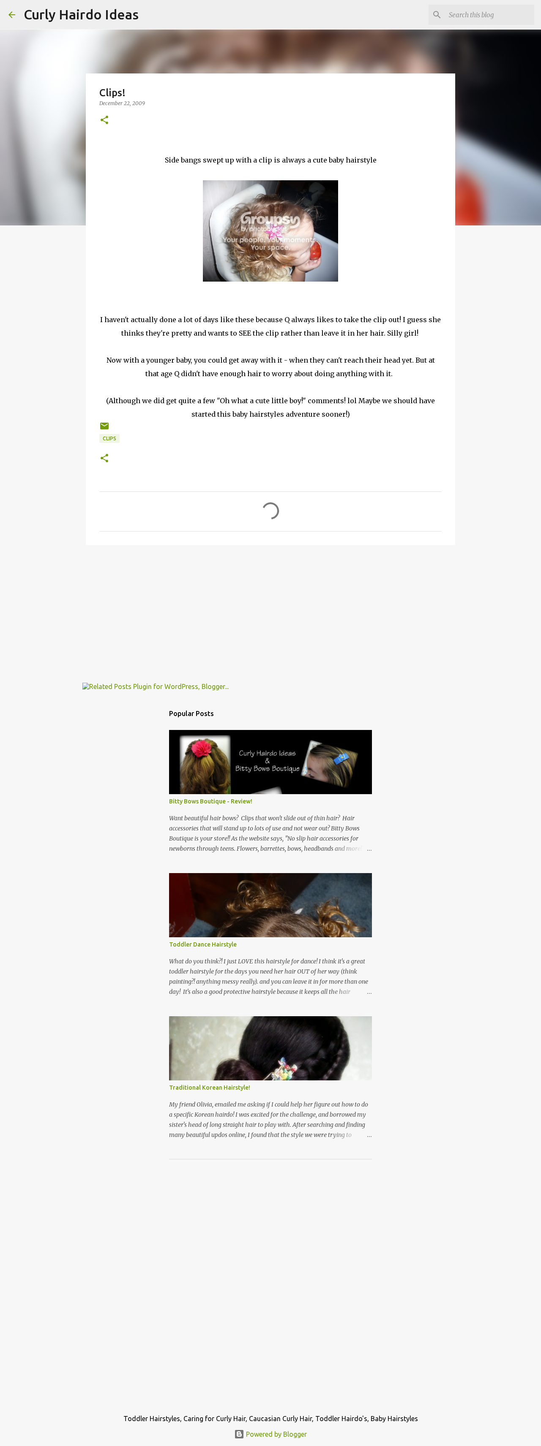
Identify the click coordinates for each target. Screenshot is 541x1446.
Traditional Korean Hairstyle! (209, 1087)
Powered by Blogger (275, 1434)
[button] (104, 120)
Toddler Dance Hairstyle (203, 944)
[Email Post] (104, 429)
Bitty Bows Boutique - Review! (210, 801)
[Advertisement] (270, 617)
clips (109, 438)
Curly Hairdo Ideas (81, 14)
